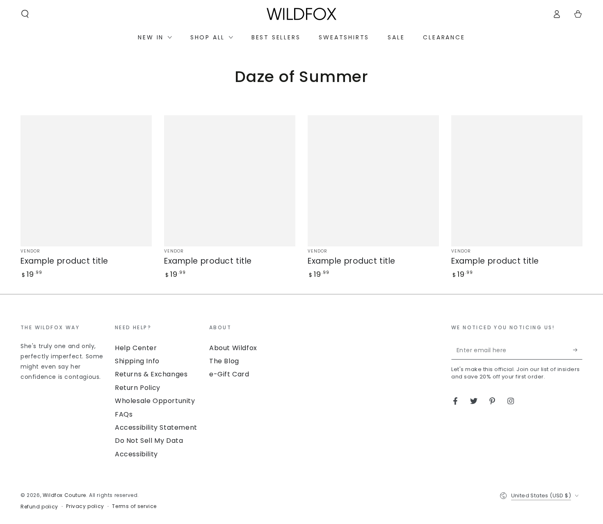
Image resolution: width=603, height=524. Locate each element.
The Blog (224, 361)
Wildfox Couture (64, 495)
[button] (25, 14)
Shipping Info (137, 361)
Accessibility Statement (156, 427)
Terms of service (134, 506)
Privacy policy (85, 506)
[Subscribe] (577, 350)
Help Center (136, 348)
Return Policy (137, 387)
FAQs (123, 414)
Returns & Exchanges (151, 374)
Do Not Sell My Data (149, 440)
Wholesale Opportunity (155, 401)
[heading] (64, 327)
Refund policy (39, 506)
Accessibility (136, 454)
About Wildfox (233, 348)
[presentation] (64, 353)
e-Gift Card (229, 374)
